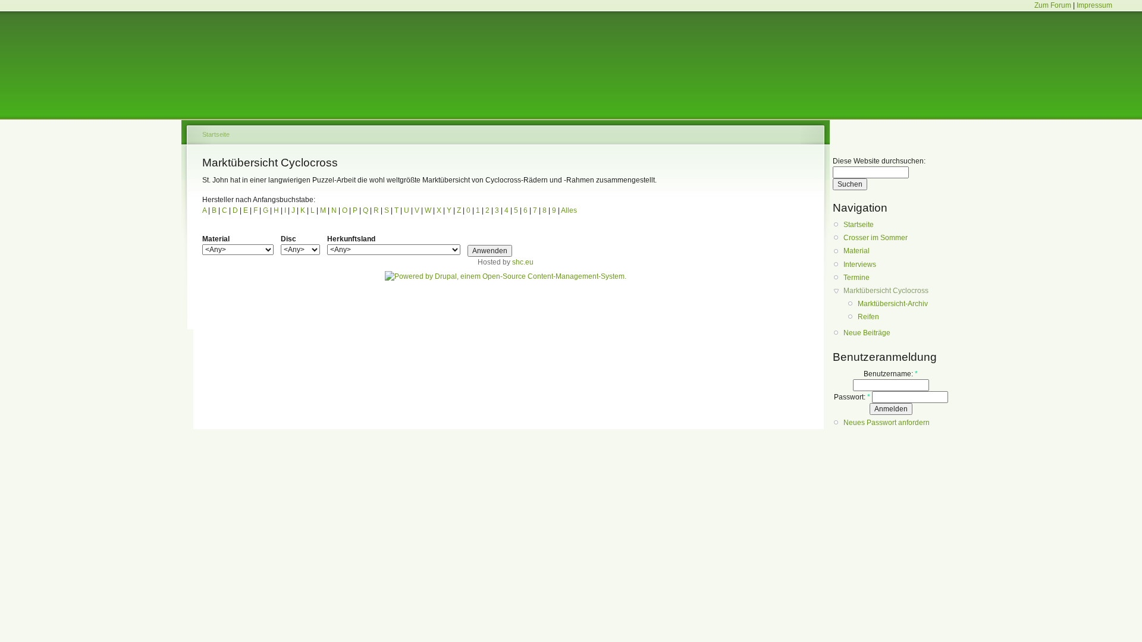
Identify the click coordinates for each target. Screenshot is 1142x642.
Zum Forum (1052, 5)
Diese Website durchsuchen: (879, 161)
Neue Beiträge (866, 333)
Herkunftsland (351, 239)
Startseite (216, 134)
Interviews (859, 264)
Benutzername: (891, 374)
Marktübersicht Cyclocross (885, 291)
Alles (568, 210)
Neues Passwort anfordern (886, 422)
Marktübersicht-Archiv (893, 304)
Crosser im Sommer (875, 238)
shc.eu (523, 262)
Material (216, 239)
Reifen (868, 317)
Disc (288, 239)
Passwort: (852, 397)
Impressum (1094, 5)
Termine (856, 277)
